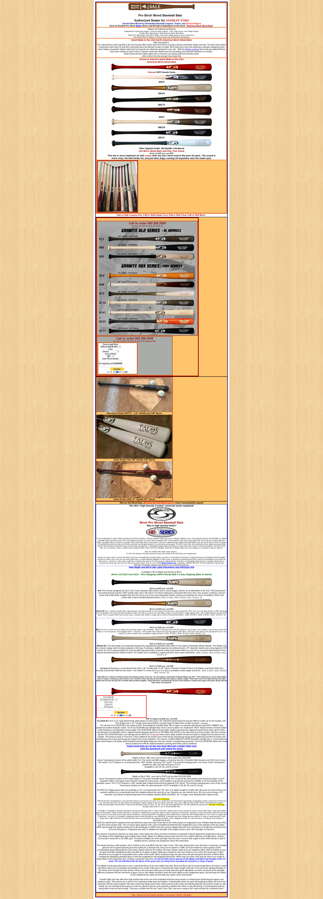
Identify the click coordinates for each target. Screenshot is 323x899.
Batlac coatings (192, 49)
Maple (138, 26)
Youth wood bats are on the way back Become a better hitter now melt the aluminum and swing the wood (161, 747)
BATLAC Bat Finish (169, 563)
